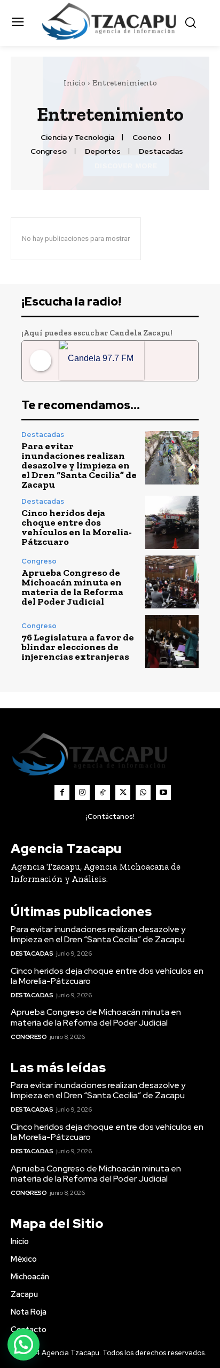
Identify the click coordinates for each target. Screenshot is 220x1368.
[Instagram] (82, 792)
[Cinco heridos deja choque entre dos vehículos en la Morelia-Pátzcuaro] (172, 522)
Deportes (103, 151)
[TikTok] (102, 792)
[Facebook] (61, 792)
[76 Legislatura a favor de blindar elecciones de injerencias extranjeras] (172, 641)
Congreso (48, 151)
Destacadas (161, 151)
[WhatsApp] (143, 792)
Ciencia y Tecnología (77, 137)
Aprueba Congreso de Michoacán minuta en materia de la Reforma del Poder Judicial (72, 587)
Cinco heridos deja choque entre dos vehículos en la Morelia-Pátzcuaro (76, 527)
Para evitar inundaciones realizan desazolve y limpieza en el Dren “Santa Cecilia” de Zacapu (79, 465)
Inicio (74, 83)
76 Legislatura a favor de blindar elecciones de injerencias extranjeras (77, 646)
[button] (23, 1344)
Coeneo (146, 137)
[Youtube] (163, 792)
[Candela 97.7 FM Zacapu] (101, 360)
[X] (122, 792)
